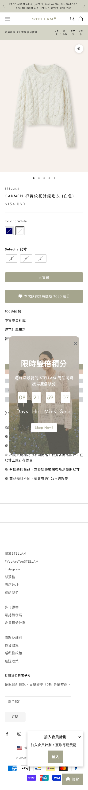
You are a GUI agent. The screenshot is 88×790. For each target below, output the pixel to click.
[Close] (79, 737)
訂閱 (15, 717)
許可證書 (12, 607)
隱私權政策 (13, 653)
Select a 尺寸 (16, 249)
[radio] (9, 230)
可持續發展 (13, 615)
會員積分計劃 (15, 622)
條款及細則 (13, 637)
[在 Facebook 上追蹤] (7, 734)
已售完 (43, 277)
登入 (55, 756)
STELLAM (12, 189)
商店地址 (12, 584)
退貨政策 (12, 645)
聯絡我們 (12, 592)
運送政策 (12, 661)
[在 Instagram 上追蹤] (19, 734)
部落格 (10, 577)
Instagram (12, 569)
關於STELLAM (15, 553)
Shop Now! (44, 427)
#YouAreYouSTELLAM (21, 561)
